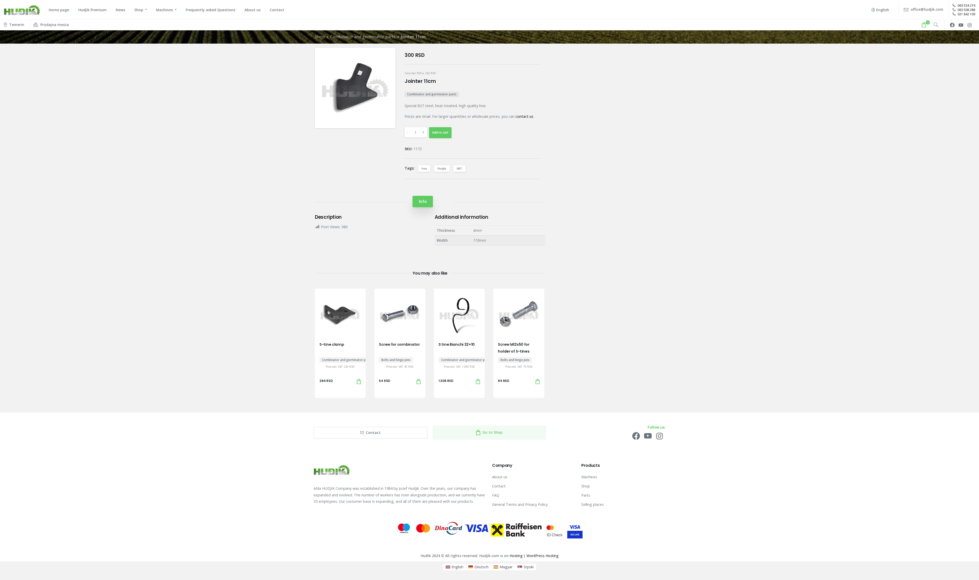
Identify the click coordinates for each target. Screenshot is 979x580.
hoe (424, 168)
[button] (387, 55)
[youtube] (961, 25)
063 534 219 (966, 5)
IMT (459, 168)
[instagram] (969, 25)
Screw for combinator (399, 344)
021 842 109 (966, 14)
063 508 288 (966, 10)
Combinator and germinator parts (362, 37)
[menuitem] (454, 567)
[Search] (936, 25)
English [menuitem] (457, 566)
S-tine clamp (331, 344)
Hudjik (441, 168)
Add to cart (440, 132)
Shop (320, 37)
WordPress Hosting (542, 555)
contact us (524, 116)
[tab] (423, 201)
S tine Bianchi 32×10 (457, 344)
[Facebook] (952, 25)
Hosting (516, 555)
